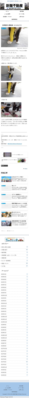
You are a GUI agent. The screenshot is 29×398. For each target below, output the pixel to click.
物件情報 (21, 385)
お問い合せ (21, 389)
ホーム (7, 385)
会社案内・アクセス (8, 389)
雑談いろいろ (5, 165)
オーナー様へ (21, 387)
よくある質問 (8, 387)
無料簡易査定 (14, 391)
